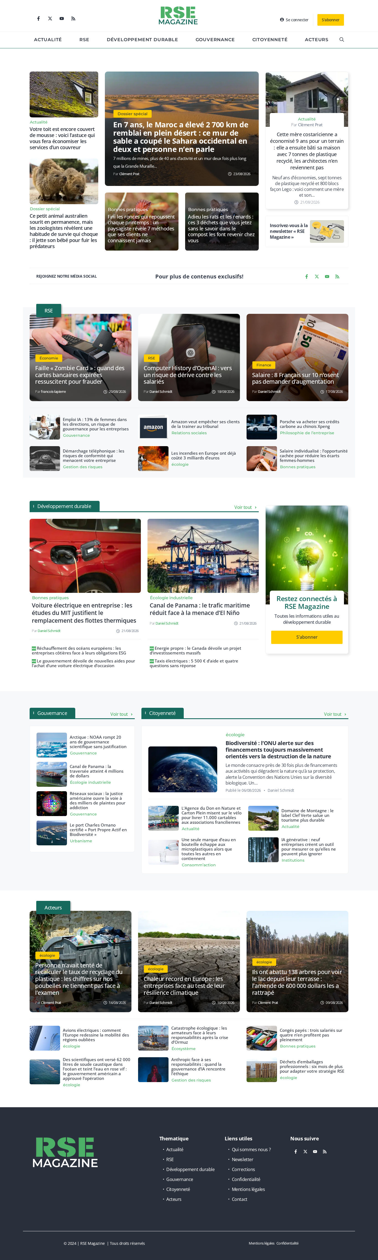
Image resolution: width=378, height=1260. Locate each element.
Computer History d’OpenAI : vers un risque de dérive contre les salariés (188, 375)
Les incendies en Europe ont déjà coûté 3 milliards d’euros (203, 455)
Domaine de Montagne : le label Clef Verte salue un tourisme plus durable (307, 815)
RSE (84, 39)
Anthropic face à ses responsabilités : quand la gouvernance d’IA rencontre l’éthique (198, 1066)
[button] (341, 39)
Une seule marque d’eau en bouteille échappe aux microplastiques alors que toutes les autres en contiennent (209, 849)
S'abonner (331, 19)
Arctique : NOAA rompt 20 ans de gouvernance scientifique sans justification (98, 741)
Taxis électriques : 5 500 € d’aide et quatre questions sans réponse (194, 663)
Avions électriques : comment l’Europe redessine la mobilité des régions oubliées (96, 1034)
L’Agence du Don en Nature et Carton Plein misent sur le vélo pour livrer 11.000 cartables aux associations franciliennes (212, 815)
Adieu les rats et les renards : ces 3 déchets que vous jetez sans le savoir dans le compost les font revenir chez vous (221, 229)
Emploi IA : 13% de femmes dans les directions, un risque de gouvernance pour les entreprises (96, 424)
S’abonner (307, 637)
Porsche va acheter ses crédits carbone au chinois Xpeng (309, 424)
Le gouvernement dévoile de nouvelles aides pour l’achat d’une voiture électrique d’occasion (83, 663)
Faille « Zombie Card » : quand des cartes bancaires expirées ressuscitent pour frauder (80, 375)
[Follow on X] (50, 18)
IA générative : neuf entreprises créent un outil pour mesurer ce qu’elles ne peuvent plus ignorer (308, 846)
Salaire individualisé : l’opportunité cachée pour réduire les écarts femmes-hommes (314, 455)
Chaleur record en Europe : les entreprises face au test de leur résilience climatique (184, 985)
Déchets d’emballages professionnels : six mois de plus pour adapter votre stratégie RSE (312, 1066)
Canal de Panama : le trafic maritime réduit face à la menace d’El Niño (200, 609)
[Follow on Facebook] (38, 18)
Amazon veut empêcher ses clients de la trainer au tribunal (205, 424)
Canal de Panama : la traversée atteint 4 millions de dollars (96, 771)
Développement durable (142, 39)
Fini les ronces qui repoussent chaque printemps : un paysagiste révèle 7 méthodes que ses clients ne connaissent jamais (141, 229)
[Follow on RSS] (73, 18)
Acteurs (316, 39)
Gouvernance (215, 39)
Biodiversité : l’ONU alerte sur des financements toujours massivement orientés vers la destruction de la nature (278, 749)
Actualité (48, 39)
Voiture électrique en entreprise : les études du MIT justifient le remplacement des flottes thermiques (84, 612)
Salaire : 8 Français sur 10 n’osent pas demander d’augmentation (295, 378)
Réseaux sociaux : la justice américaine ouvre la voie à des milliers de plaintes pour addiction (97, 800)
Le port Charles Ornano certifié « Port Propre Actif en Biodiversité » (98, 829)
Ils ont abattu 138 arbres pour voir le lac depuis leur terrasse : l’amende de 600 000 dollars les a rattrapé (297, 982)
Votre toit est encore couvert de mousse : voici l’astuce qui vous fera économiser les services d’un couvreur (62, 138)
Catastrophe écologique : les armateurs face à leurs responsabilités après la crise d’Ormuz (199, 1035)
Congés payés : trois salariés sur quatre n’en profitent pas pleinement (311, 1034)
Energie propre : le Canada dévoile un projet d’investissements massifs (195, 650)
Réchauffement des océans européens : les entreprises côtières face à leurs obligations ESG (79, 650)
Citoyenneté (270, 39)
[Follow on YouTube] (61, 18)
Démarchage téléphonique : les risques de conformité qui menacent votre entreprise (93, 455)
